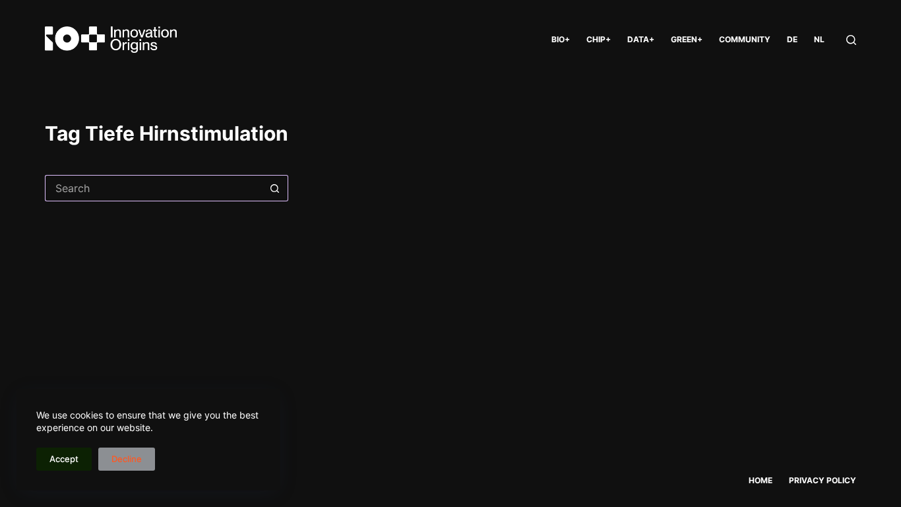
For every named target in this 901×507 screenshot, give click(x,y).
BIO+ (560, 39)
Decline (126, 459)
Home (760, 480)
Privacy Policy (822, 480)
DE (792, 39)
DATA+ (640, 39)
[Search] (851, 40)
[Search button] (275, 188)
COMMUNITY (744, 39)
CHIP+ (598, 39)
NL (819, 39)
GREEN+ (686, 39)
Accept (63, 459)
